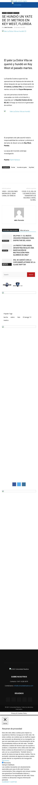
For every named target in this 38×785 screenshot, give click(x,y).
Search (31, 275)
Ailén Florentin (8, 27)
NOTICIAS (16, 13)
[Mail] (19, 700)
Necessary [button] (5, 760)
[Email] (23, 179)
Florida (13, 167)
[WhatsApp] (13, 179)
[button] (3, 5)
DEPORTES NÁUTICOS (5, 264)
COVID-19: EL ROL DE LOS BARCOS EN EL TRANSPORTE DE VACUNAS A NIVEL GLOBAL (29, 195)
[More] (27, 179)
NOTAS (4, 13)
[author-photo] (19, 217)
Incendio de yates (22, 167)
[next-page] (3, 269)
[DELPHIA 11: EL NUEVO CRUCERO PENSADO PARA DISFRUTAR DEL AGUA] (7, 238)
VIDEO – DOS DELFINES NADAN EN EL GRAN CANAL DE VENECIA (10, 193)
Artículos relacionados (10, 230)
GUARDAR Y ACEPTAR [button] (9, 782)
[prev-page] (2, 269)
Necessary (7, 762)
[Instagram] (14, 699)
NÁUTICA (10, 13)
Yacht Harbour (15, 160)
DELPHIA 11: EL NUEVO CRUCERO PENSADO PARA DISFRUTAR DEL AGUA (23, 238)
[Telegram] (18, 179)
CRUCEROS (5, 240)
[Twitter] (9, 179)
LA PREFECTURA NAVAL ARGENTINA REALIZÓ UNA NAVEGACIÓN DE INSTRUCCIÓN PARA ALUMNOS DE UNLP (23, 250)
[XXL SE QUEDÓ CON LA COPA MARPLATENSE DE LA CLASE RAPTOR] (7, 262)
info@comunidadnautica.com (23, 686)
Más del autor (24, 230)
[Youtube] (30, 700)
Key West (31, 167)
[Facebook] (4, 179)
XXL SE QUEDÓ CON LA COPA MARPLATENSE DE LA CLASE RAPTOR (24, 262)
